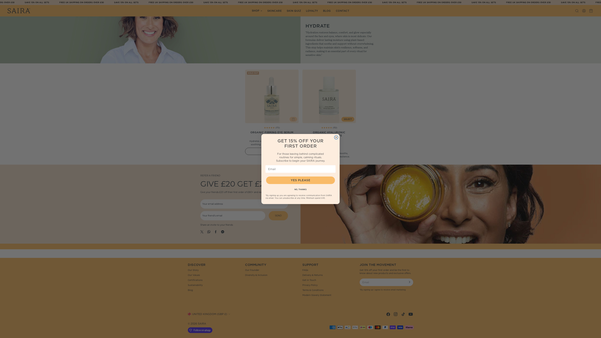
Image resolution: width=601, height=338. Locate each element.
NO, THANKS (300, 189)
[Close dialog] (336, 137)
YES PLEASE (300, 180)
